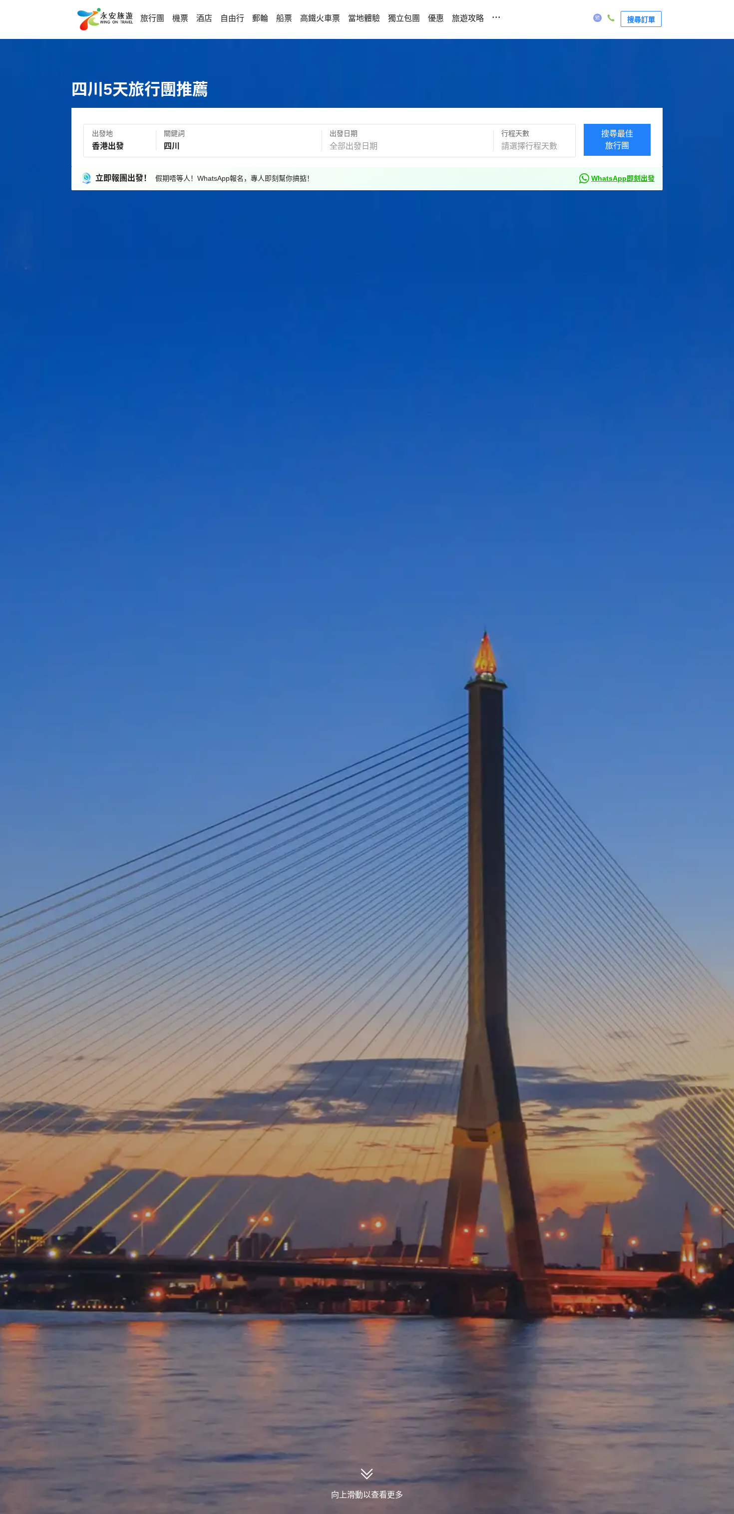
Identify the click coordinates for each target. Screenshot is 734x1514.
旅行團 (152, 18)
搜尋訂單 (641, 19)
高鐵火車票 (320, 18)
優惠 (436, 18)
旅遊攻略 (468, 18)
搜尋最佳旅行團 (617, 139)
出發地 (102, 133)
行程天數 (515, 133)
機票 (180, 18)
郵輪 (260, 18)
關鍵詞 (174, 133)
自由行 (232, 18)
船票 (284, 18)
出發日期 (344, 133)
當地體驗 (364, 18)
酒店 (204, 18)
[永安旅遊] (104, 19)
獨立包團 (404, 18)
